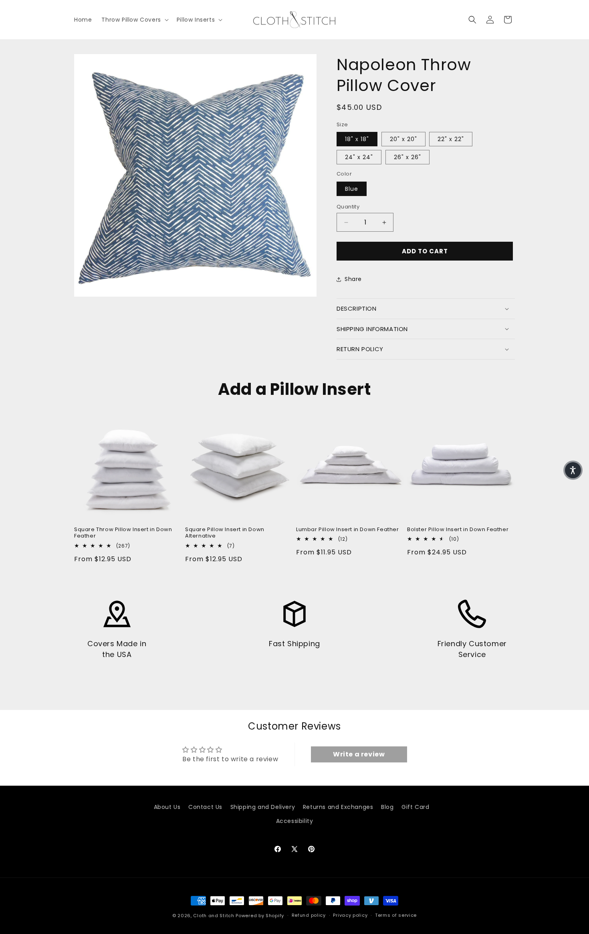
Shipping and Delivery (262, 807)
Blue (351, 189)
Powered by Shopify (260, 915)
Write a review (359, 754)
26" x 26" (407, 157)
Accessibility (294, 821)
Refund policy (309, 915)
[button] (134, 19)
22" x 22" (451, 139)
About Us (167, 807)
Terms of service (396, 915)
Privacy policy (350, 915)
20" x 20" (403, 139)
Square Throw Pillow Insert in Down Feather (123, 533)
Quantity (348, 206)
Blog (387, 807)
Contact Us (205, 807)
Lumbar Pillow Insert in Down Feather (347, 529)
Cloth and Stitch (213, 915)
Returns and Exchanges (338, 807)
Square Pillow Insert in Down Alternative (224, 533)
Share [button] (353, 279)
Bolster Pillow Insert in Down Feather (457, 529)
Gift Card (415, 807)
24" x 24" (359, 157)
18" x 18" (357, 139)
